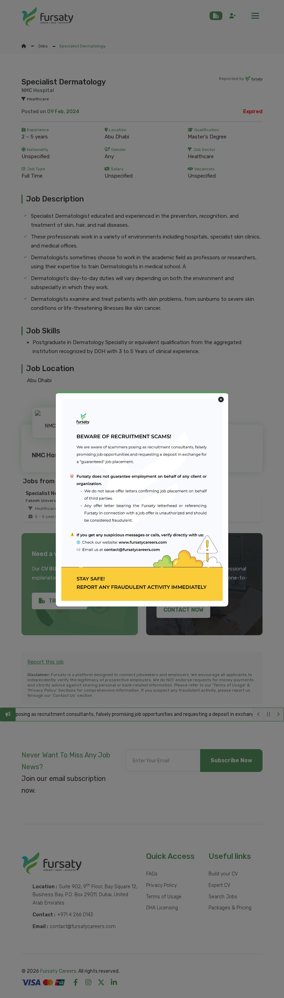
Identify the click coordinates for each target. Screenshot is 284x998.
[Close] (221, 399)
